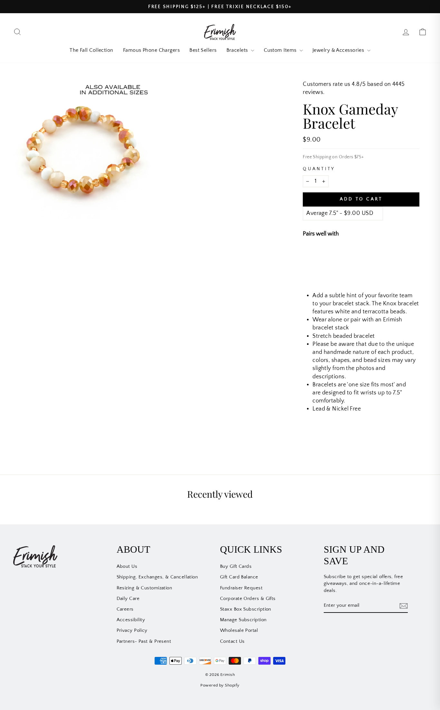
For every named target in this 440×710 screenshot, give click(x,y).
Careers (125, 609)
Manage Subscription (243, 619)
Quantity (319, 168)
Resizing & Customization (144, 588)
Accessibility (131, 619)
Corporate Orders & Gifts (248, 598)
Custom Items (281, 50)
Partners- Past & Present (144, 641)
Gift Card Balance (239, 577)
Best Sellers (202, 50)
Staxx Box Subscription (245, 609)
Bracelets (238, 50)
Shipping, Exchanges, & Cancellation (157, 577)
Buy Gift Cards (236, 566)
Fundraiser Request (241, 588)
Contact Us (232, 641)
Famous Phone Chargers (151, 50)
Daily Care (128, 598)
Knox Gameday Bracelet (376, 256)
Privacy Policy (132, 630)
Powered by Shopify (219, 685)
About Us (127, 566)
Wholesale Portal (239, 630)
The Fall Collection (91, 50)
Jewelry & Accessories (339, 50)
